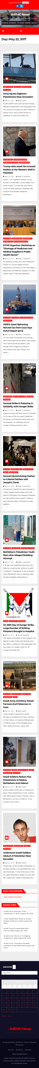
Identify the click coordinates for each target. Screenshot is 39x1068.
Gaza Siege (7, 317)
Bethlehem (7, 548)
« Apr (4, 1016)
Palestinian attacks (28, 548)
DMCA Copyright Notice (19, 1054)
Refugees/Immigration (21, 241)
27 (29, 1005)
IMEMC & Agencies (24, 176)
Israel (5, 621)
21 (34, 1000)
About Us (11, 1050)
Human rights (27, 238)
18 (19, 1000)
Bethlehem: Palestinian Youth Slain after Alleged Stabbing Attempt (19, 555)
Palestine (30, 396)
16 (8, 1000)
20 (29, 1000)
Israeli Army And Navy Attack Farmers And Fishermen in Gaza (18, 704)
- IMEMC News (19, 14)
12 (24, 996)
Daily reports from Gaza (13, 897)
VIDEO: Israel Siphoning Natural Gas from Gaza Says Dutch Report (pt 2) (17, 327)
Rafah (15, 697)
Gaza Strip (7, 238)
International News (20, 159)
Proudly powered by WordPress (13, 1042)
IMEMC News (22, 100)
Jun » (9, 1016)
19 (24, 1000)
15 (3, 1000)
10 (14, 996)
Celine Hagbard (23, 635)
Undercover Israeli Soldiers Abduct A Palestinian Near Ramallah (17, 855)
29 (3, 1010)
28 (34, 1005)
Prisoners (7, 399)
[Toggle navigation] (21, 31)
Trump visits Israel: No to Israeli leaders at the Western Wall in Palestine (19, 169)
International (8, 159)
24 (14, 1005)
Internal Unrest (17, 469)
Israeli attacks (8, 86)
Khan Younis (26, 694)
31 (14, 1010)
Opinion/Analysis (24, 162)
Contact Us (19, 1050)
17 (14, 1000)
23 (9, 1005)
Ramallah (27, 845)
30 (9, 1010)
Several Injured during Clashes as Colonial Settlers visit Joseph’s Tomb (19, 479)
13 (29, 996)
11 (19, 996)
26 (24, 1005)
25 (19, 1005)
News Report (27, 86)
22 (3, 1005)
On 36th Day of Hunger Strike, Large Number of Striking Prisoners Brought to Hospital (18, 628)
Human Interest (17, 238)
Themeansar (19, 1045)
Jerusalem (18, 86)
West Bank (7, 89)
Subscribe (28, 1050)
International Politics (11, 162)
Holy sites (7, 469)
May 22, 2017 (9, 100)
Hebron (14, 769)
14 (34, 996)
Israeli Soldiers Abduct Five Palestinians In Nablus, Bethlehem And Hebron (17, 780)
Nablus (6, 472)
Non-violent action (19, 396)
